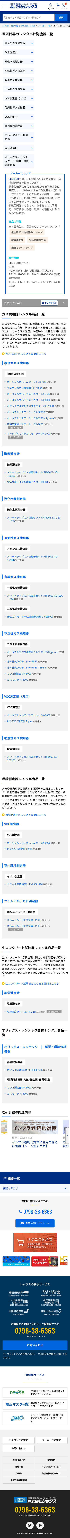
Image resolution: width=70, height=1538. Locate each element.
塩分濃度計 (11, 148)
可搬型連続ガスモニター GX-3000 (25, 424)
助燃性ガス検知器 (15, 107)
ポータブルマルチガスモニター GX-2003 (28, 433)
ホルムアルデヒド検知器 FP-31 (23, 919)
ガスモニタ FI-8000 (17, 679)
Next (67, 1136)
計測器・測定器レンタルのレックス (19, 25)
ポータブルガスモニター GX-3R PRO (26, 381)
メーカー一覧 (44, 25)
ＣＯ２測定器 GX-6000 (19, 673)
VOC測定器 (11, 116)
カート (64, 6)
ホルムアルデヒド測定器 (16, 137)
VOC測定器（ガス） (16, 98)
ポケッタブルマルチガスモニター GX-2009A (30, 406)
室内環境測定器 (14, 126)
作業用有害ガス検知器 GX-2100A (24, 387)
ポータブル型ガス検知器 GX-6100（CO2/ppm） (33, 652)
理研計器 (14, 179)
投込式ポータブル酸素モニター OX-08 (27, 482)
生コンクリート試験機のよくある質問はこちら (32, 983)
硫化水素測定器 (14, 61)
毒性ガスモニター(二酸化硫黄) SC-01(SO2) (30, 616)
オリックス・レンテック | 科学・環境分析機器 (17, 160)
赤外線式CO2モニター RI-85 (22, 661)
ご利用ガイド (19, 1459)
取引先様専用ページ (51, 1473)
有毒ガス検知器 (14, 80)
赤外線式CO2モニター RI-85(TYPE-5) (27, 667)
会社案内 (51, 1459)
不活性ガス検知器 (15, 89)
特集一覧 (19, 1466)
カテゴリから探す (18, 1440)
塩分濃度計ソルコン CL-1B (21, 1011)
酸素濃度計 (11, 52)
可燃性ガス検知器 (15, 70)
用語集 (19, 1473)
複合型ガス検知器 (15, 43)
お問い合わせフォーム (37, 1223)
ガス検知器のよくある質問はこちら (25, 353)
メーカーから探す (51, 1440)
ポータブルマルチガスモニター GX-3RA (28, 394)
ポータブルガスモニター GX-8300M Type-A (30, 418)
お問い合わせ (35, 1345)
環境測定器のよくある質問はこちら (25, 814)
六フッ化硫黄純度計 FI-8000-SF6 (25, 884)
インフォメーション (51, 1466)
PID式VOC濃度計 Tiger (19, 721)
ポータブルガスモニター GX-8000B (26, 412)
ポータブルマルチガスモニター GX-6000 (28, 400)
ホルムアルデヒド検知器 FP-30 (23, 926)
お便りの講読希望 (19, 1479)
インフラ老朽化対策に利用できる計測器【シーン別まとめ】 (35, 1144)
